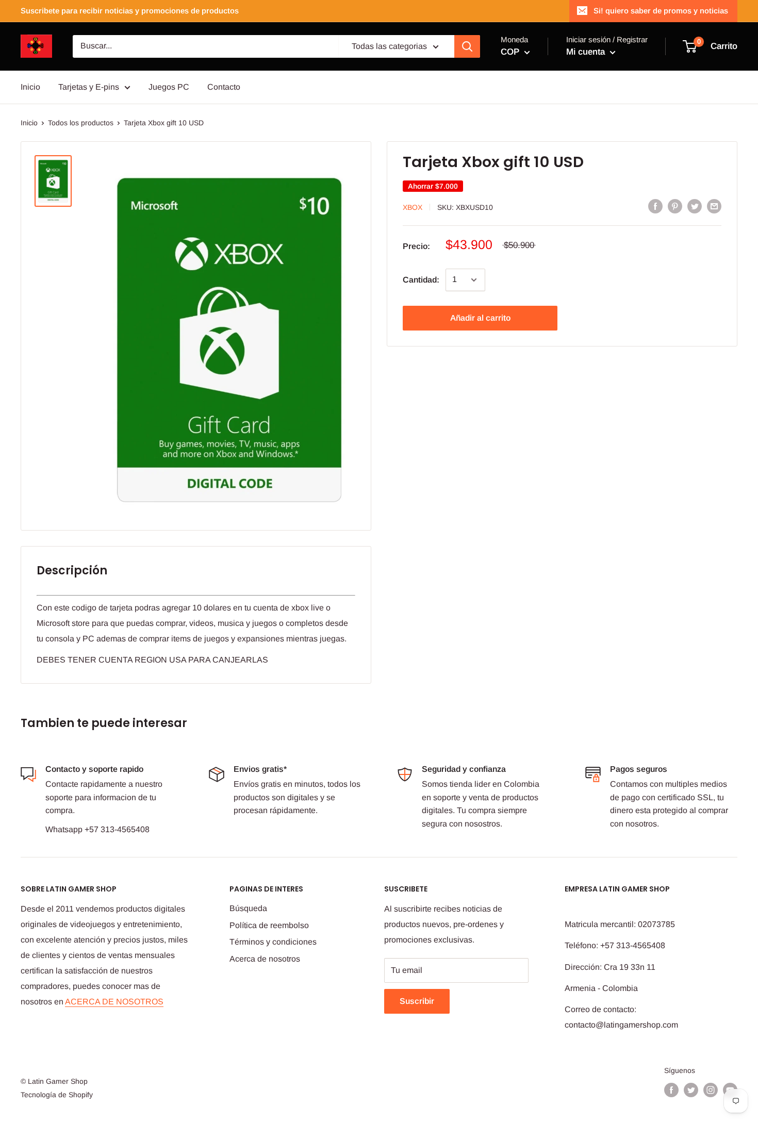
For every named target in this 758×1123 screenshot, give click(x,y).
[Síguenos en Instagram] (710, 1090)
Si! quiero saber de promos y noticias (661, 10)
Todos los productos (80, 123)
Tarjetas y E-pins (88, 86)
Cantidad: (421, 279)
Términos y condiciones (273, 941)
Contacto (223, 86)
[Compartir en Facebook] (655, 206)
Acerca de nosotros (264, 958)
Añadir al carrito (480, 317)
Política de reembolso (269, 925)
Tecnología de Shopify (57, 1095)
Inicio (30, 86)
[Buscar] (467, 46)
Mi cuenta (586, 52)
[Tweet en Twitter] (694, 206)
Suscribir (417, 1001)
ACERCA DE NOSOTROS (114, 1001)
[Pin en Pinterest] (675, 206)
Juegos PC (169, 86)
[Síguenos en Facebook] (671, 1090)
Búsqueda (248, 908)
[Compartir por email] (714, 206)
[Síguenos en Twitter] (691, 1090)
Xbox (412, 207)
